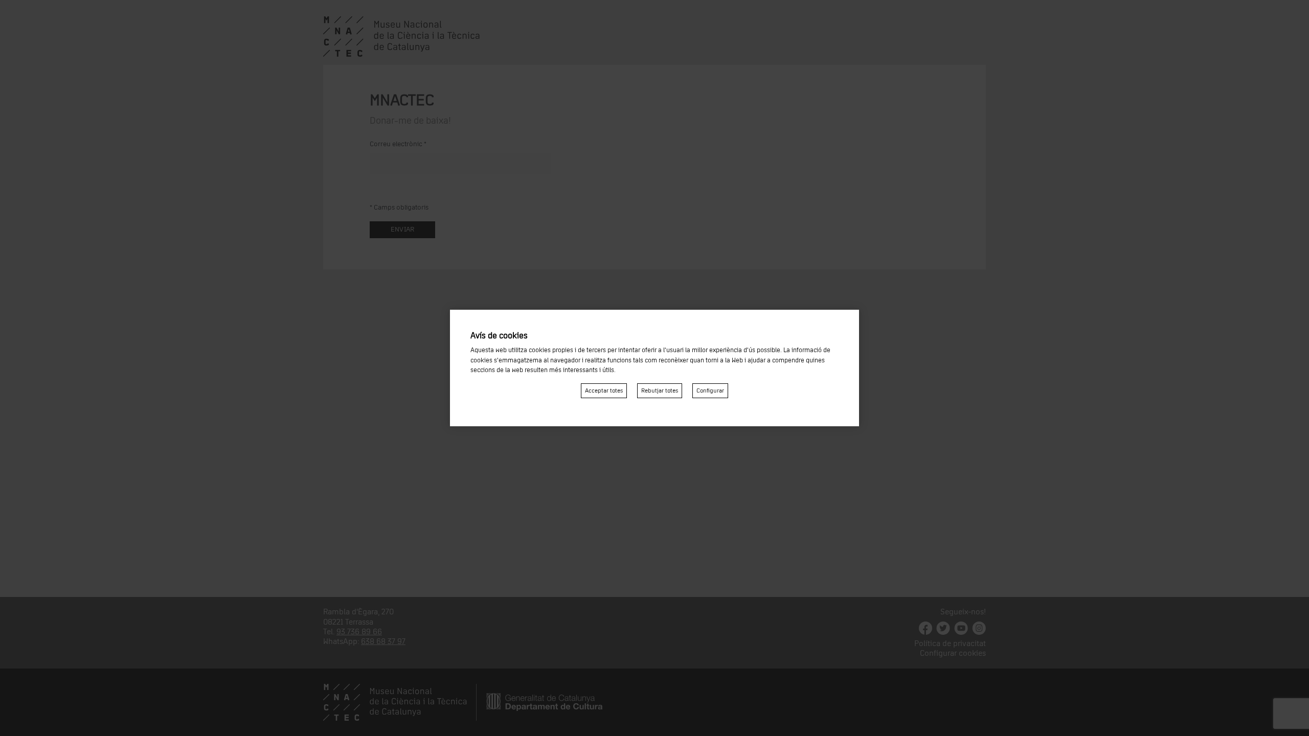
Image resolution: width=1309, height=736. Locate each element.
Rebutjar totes (659, 391)
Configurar (710, 391)
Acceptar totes (604, 391)
